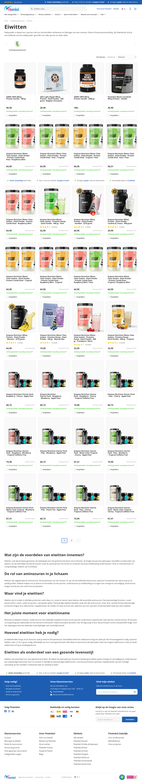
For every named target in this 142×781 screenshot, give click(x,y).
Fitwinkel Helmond (81, 757)
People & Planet (45, 751)
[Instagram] (9, 711)
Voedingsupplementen (17, 21)
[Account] (130, 8)
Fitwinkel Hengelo (81, 754)
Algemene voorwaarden (25, 777)
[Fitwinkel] (10, 777)
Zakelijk (116, 9)
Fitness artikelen (44, 14)
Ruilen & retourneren (14, 692)
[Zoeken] (135, 692)
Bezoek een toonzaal (89, 14)
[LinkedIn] (13, 711)
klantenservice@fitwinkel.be (63, 695)
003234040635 (58, 692)
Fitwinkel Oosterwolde (83, 760)
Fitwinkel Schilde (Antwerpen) (86, 744)
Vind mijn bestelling (13, 686)
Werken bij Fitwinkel (47, 741)
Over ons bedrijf (45, 737)
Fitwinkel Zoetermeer (82, 764)
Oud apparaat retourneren (15, 751)
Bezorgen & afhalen (13, 689)
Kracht (57, 14)
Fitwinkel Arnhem (81, 751)
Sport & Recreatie (70, 14)
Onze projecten (114, 744)
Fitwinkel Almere (80, 747)
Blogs (41, 754)
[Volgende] (78, 540)
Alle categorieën (10, 14)
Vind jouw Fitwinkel (104, 9)
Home (6, 21)
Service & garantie (12, 695)
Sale (102, 14)
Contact (7, 737)
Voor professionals (116, 737)
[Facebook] (5, 711)
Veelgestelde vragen (12, 754)
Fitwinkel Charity (46, 747)
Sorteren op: (111, 57)
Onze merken (44, 744)
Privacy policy (39, 777)
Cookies (48, 777)
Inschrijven (130, 719)
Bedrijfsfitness (114, 741)
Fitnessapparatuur (28, 14)
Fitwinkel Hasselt (81, 741)
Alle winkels (78, 737)
